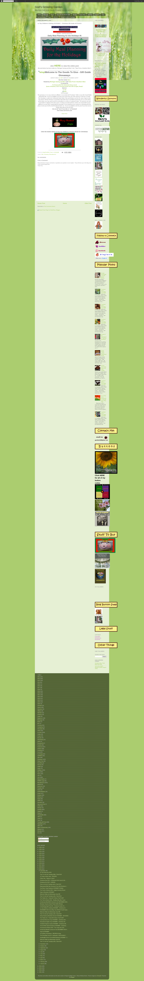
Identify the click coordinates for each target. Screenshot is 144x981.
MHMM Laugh (41, 780)
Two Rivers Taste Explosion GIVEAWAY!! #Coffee (51, 888)
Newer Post (41, 203)
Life (38, 775)
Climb (39, 730)
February (42, 961)
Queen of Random (51, 86)
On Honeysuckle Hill (57, 85)
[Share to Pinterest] (70, 152)
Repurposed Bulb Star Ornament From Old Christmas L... (53, 886)
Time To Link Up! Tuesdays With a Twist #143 (51, 874)
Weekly (39, 829)
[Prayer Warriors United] (102, 525)
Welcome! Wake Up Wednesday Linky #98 (50, 911)
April (41, 957)
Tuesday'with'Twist (42, 822)
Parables (40, 788)
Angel (39, 716)
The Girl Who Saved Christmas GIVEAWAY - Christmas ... (53, 925)
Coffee (39, 734)
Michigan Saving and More (58, 81)
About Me (45, 14)
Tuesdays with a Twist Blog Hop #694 (103, 413)
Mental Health (41, 779)
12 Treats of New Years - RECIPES (48, 876)
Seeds (39, 798)
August (42, 949)
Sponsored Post (41, 804)
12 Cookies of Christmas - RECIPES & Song (50, 933)
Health (39, 766)
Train (39, 820)
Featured (40, 746)
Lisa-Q (75, 85)
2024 (39, 700)
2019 (39, 691)
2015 (39, 684)
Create (39, 736)
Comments (42, 841)
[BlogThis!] (66, 152)
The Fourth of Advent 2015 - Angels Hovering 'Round (52, 890)
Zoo (38, 832)
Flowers (39, 748)
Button (39, 721)
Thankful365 (40, 814)
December (43, 870)
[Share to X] (68, 152)
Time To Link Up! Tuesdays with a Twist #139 (50, 941)
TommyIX (99, 975)
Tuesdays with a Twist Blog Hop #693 (103, 321)
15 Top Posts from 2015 (45, 872)
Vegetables (40, 823)
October (42, 945)
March (42, 959)
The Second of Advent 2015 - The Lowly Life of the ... (52, 927)
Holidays (40, 770)
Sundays (40, 809)
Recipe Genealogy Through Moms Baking (103, 276)
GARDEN (40, 755)
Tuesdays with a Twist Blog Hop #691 (103, 382)
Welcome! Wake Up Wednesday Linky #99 (50, 894)
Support (97, 14)
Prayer (52, 14)
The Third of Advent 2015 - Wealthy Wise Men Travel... (53, 900)
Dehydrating (40, 739)
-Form (65, 113)
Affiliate (39, 711)
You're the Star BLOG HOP (63, 14)
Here (69, 80)
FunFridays (40, 753)
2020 (39, 693)
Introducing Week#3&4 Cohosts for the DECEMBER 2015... (54, 902)
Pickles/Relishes (41, 791)
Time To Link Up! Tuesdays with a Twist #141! (51, 896)
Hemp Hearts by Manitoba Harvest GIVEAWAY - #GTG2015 (54, 915)
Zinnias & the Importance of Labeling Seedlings (103, 337)
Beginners (40, 718)
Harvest (39, 764)
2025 (39, 702)
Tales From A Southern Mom (77, 81)
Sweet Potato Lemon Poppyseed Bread (103, 353)
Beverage (40, 719)
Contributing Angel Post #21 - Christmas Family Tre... (52, 906)
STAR (39, 806)
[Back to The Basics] (102, 510)
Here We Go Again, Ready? (76, 86)
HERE (57, 65)
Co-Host (39, 732)
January (42, 963)
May (41, 955)
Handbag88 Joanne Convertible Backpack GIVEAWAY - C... (54, 937)
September (43, 947)
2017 (39, 687)
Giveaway (46, 154)
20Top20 (40, 705)
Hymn (39, 773)
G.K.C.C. (55, 17)
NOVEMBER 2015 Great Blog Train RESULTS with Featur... (54, 909)
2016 (39, 685)
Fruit (39, 752)
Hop (38, 771)
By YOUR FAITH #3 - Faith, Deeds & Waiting (100, 65)
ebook (39, 741)
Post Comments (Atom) (49, 206)
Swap (102, 14)
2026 (39, 703)
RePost (39, 797)
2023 (39, 698)
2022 (39, 696)
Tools (39, 818)
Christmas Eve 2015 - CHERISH (47, 882)
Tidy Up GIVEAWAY (44, 931)
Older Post (88, 203)
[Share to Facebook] (69, 152)
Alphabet (40, 712)
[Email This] (65, 152)
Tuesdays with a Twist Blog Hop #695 (103, 306)
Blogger (72, 977)
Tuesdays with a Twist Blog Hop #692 (103, 291)
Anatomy (40, 714)
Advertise (90, 14)
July (41, 951)
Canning (39, 725)
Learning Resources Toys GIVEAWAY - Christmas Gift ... (53, 919)
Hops (49, 17)
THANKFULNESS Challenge (68, 17)
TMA (39, 816)
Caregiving (40, 727)
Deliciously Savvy (68, 85)
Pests (39, 789)
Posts (40, 838)
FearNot (39, 745)
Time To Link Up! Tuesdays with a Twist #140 (50, 913)
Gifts (42, 154)
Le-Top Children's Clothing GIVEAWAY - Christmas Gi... (53, 907)
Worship (75, 14)
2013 (39, 680)
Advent (39, 707)
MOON (39, 784)
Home (39, 14)
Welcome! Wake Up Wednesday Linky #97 (50, 939)
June (41, 953)
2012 (39, 678)
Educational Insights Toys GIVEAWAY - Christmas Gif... (53, 921)
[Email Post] (62, 152)
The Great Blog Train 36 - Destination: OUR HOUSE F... (53, 935)
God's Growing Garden (48, 6)
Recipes (39, 795)
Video (39, 825)
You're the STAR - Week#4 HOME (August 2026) (100, 667)
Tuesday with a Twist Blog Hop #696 (100, 664)
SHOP (39, 800)
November (43, 943)
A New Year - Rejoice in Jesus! (47, 878)
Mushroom (40, 786)
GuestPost (40, 762)
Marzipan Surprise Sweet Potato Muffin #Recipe (51, 904)
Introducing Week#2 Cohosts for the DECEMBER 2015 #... (54, 929)
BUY (39, 723)
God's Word (82, 14)
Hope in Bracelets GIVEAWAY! (47, 892)
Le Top (61, 77)
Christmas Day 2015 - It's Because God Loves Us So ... (53, 880)
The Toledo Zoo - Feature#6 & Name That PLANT (52, 917)
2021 (39, 694)
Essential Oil (40, 743)
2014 (39, 682)
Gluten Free (40, 761)
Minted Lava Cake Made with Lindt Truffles (103, 368)
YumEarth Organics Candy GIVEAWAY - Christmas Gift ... (53, 923)
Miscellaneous (52, 154)
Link (38, 777)
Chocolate (40, 728)
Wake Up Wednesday (43, 827)
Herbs (39, 768)
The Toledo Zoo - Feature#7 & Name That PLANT (52, 898)
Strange (39, 807)
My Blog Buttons (42, 17)
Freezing (40, 750)
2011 (39, 676)
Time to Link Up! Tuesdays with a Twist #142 (50, 884)
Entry (63, 113)
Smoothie (40, 802)
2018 (39, 689)
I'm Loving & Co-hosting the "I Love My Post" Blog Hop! (103, 398)
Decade (39, 737)
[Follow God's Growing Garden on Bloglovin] (101, 258)
